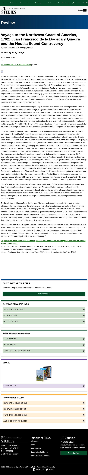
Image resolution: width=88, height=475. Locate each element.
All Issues (34, 441)
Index (33, 445)
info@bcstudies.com (10, 454)
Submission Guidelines (14, 309)
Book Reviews (10, 315)
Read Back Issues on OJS (15, 403)
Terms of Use (41, 467)
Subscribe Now (44, 294)
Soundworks (9, 339)
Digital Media (9, 345)
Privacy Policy (31, 467)
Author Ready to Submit (15, 421)
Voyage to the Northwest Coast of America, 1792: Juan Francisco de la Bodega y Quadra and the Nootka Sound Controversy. (43, 242)
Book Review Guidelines (40, 456)
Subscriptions (10, 386)
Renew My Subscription (15, 409)
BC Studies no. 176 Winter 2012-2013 (16, 65)
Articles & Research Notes (16, 351)
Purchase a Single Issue (15, 415)
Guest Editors (10, 321)
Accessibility (51, 467)
